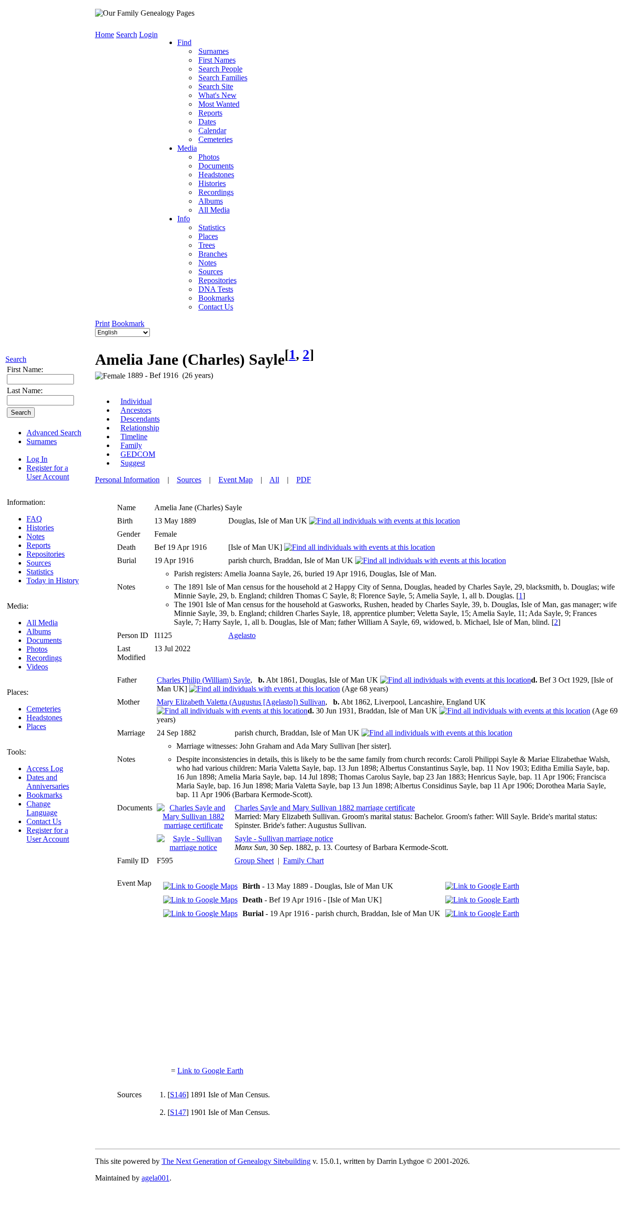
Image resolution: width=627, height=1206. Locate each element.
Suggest (133, 463)
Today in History (52, 580)
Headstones (44, 717)
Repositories (45, 554)
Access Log (44, 768)
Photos (37, 649)
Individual (136, 401)
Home (104, 34)
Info (183, 218)
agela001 (155, 1178)
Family (131, 445)
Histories (40, 527)
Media (187, 148)
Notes (35, 536)
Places (36, 726)
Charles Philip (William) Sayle (203, 680)
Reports (38, 545)
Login (148, 34)
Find (184, 42)
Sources (38, 563)
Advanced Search (53, 432)
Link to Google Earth (210, 1070)
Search (15, 359)
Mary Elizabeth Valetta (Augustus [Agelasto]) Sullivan (241, 702)
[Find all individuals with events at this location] (384, 521)
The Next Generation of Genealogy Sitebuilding (236, 1161)
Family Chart (303, 860)
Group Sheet (254, 860)
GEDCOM (138, 454)
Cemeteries (43, 709)
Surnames (41, 441)
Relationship (140, 428)
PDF (303, 479)
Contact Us (43, 821)
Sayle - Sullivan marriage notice (284, 838)
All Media (42, 622)
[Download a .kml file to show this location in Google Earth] (482, 886)
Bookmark (128, 323)
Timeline (134, 436)
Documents (44, 640)
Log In (37, 459)
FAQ (34, 519)
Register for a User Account (47, 472)
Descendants (140, 419)
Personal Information (127, 479)
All (274, 479)
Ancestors (136, 410)
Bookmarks (44, 795)
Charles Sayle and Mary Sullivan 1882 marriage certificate (325, 808)
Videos (37, 666)
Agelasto (242, 635)
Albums (38, 631)
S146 (178, 1094)
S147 (178, 1112)
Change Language (41, 808)
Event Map (235, 479)
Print (102, 323)
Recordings (44, 658)
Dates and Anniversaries (47, 781)
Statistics (39, 572)
